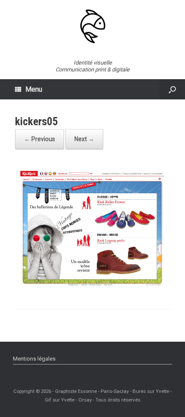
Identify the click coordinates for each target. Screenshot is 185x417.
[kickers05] (92, 286)
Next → (84, 139)
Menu (33, 89)
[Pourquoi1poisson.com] (92, 26)
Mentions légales (34, 358)
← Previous (39, 139)
